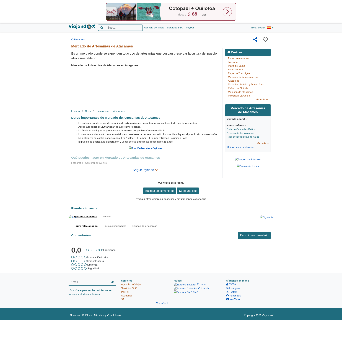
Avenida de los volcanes (240, 133)
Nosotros (75, 315)
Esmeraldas (102, 111)
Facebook (235, 295)
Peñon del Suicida (238, 88)
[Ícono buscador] (101, 28)
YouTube (234, 299)
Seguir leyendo (144, 170)
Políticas (87, 315)
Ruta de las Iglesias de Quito (243, 136)
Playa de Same (236, 65)
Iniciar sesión (258, 27)
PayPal (190, 27)
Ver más (261, 99)
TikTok (232, 284)
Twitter (233, 291)
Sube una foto (188, 190)
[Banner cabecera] (171, 11)
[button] (270, 27)
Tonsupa (233, 62)
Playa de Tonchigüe (239, 73)
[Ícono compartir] (255, 39)
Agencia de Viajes (154, 27)
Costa (88, 111)
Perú (195, 292)
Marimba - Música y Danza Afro (245, 84)
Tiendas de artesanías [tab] (144, 225)
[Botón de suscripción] (112, 282)
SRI (123, 299)
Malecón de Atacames (240, 91)
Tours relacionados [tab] (86, 225)
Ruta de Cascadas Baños (241, 129)
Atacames (79, 39)
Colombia (203, 288)
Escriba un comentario (159, 190)
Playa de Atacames (239, 58)
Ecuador (76, 111)
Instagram (234, 288)
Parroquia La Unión (239, 95)
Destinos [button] (236, 52)
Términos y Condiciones (107, 315)
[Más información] (247, 118)
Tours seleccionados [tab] (114, 225)
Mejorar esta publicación (240, 147)
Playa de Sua (235, 69)
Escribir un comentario (254, 235)
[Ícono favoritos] (265, 39)
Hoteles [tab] (107, 216)
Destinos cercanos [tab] (85, 216)
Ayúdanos (126, 295)
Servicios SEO (175, 27)
